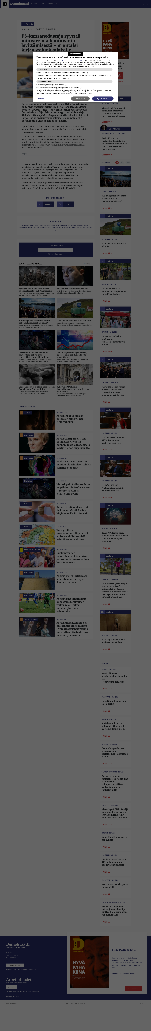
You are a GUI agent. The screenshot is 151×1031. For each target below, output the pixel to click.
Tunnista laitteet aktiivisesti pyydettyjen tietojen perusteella (57, 88)
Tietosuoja (40, 98)
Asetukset (80, 98)
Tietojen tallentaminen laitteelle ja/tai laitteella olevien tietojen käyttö (60, 73)
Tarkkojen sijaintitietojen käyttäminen (50, 85)
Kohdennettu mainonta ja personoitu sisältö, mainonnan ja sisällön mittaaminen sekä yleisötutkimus (72, 75)
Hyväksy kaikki (103, 98)
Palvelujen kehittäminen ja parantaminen (51, 78)
